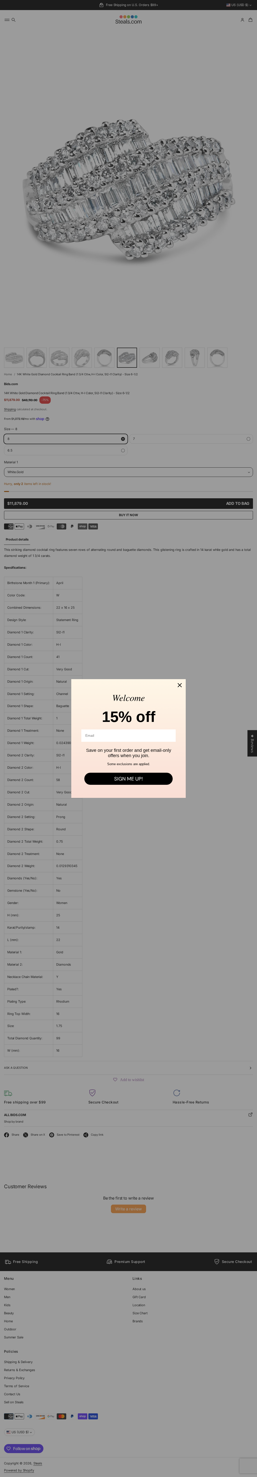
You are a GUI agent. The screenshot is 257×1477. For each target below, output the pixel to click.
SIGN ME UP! (128, 778)
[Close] (180, 685)
